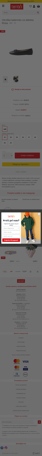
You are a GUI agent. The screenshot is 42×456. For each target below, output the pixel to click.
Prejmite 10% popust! (11, 240)
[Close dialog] (39, 214)
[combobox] (10, 228)
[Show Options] (18, 228)
